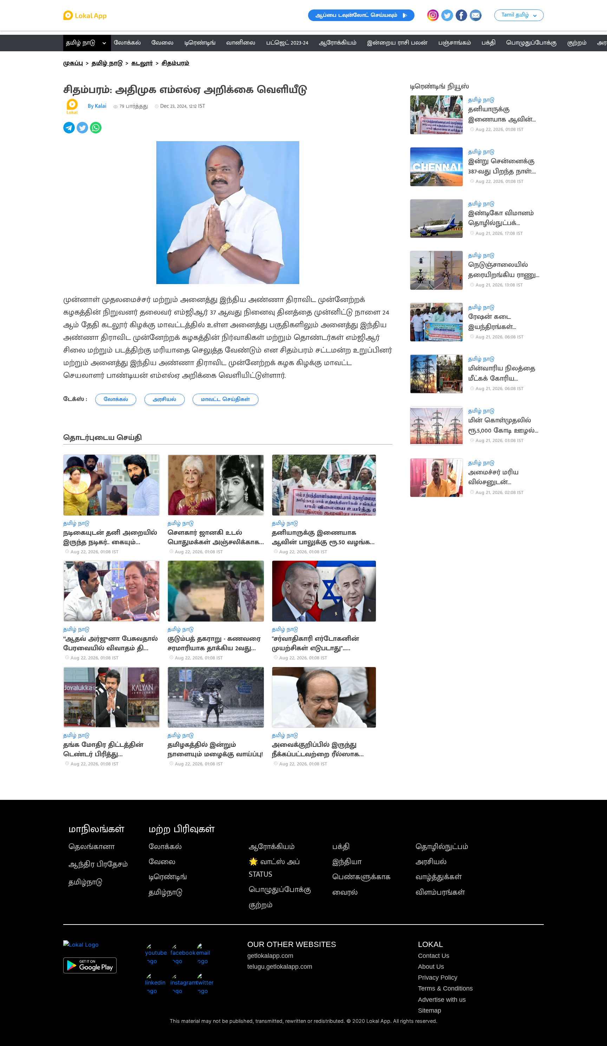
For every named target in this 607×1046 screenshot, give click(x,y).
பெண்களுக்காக (361, 877)
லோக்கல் (165, 847)
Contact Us (433, 955)
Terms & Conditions (445, 988)
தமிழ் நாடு (80, 43)
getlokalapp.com (270, 955)
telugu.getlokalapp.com (279, 966)
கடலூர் (142, 63)
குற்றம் (261, 905)
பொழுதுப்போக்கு (280, 889)
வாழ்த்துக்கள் (439, 877)
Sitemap (429, 1010)
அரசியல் (431, 862)
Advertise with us (442, 999)
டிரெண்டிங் (168, 877)
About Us (431, 966)
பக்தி (341, 847)
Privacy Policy (437, 977)
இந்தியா (346, 862)
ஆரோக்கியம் (272, 847)
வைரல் (345, 892)
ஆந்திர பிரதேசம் (98, 864)
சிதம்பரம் (175, 63)
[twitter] (83, 131)
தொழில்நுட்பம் (442, 847)
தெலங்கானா (91, 847)
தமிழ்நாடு (85, 882)
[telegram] (70, 131)
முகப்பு (73, 63)
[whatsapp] (96, 131)
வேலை (162, 862)
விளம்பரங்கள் (440, 892)
